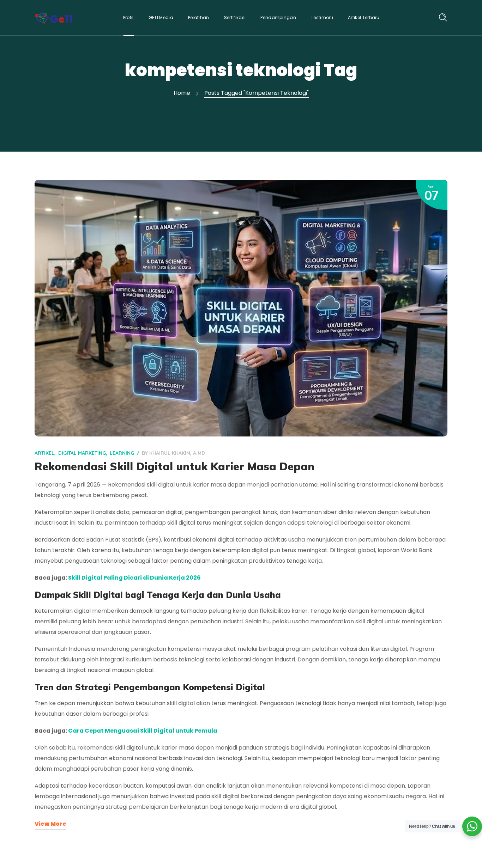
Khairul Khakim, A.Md (177, 453)
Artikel (44, 453)
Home (182, 93)
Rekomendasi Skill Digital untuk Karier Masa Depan (174, 466)
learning (122, 453)
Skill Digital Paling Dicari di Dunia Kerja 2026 (134, 578)
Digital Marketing (82, 453)
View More (50, 824)
